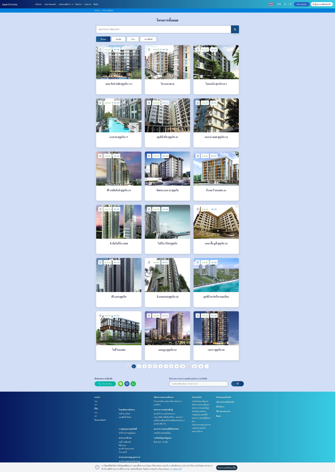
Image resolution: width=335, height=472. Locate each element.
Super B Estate (9, 4)
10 (183, 366)
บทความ (87, 4)
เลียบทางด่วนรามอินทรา (164, 397)
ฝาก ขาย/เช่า (302, 4)
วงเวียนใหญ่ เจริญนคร (163, 438)
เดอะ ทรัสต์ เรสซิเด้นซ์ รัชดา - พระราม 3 (168, 417)
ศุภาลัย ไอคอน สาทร (126, 448)
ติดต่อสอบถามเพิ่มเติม (103, 378)
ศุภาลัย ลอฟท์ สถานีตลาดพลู (129, 461)
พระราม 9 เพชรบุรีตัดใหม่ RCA (166, 429)
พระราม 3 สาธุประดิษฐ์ (163, 409)
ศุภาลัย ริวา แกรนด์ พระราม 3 (164, 413)
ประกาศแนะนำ (50, 4)
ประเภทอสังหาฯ (65, 4)
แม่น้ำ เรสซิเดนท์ (125, 442)
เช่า (95, 404)
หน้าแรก (38, 4)
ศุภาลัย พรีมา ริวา (160, 424)
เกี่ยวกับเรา (220, 406)
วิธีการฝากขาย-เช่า (223, 411)
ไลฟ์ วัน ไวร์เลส (124, 413)
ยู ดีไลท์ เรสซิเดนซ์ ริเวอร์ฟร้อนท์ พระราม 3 (169, 420)
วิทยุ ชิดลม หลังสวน (127, 409)
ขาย (95, 401)
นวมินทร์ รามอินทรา (199, 428)
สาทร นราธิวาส (125, 438)
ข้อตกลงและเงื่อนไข (223, 397)
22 (194, 366)
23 (201, 366)
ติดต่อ (96, 4)
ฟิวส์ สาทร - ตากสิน (161, 442)
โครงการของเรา (100, 420)
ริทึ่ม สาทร (122, 445)
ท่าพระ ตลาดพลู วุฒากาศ (129, 457)
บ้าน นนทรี (123, 452)
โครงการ (78, 4)
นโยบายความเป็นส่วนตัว (225, 402)
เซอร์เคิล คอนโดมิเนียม (162, 433)
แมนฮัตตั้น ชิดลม (125, 417)
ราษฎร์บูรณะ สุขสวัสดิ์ (128, 429)
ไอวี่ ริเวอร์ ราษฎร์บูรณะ (127, 433)
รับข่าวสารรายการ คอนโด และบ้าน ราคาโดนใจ (188, 378)
